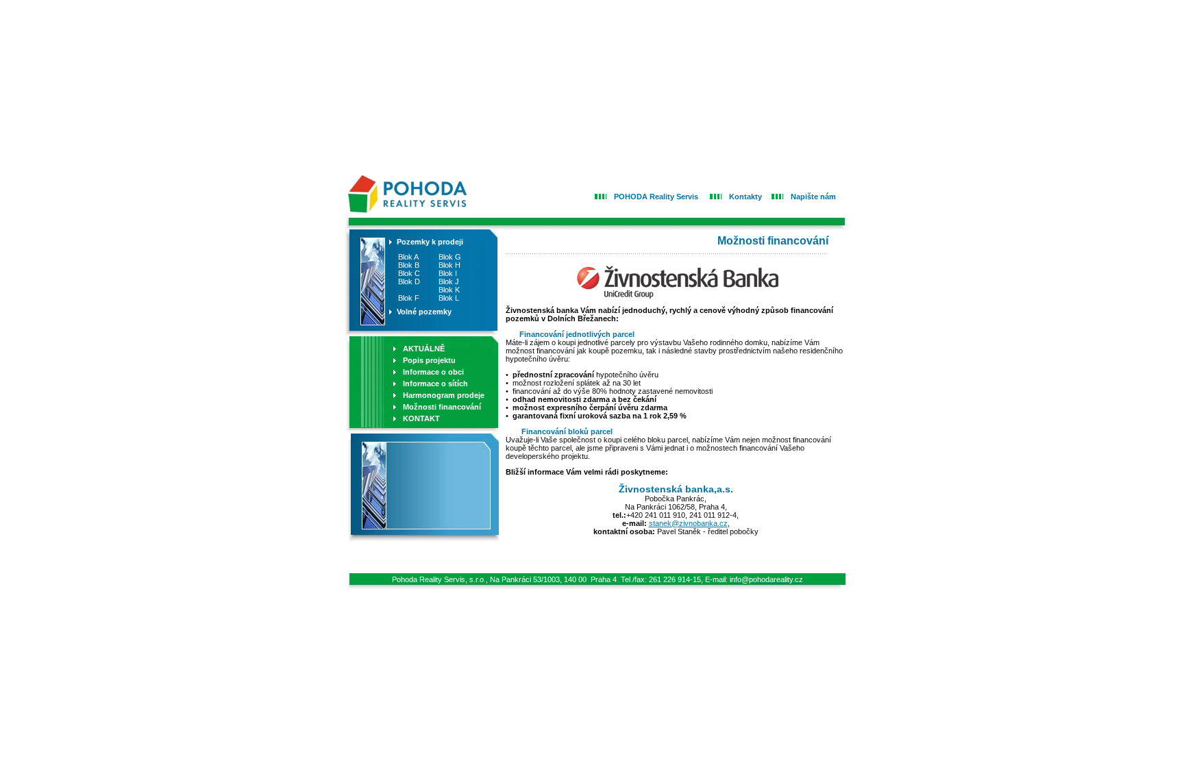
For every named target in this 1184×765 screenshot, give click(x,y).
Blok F (407, 298)
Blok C (408, 273)
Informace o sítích (435, 383)
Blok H (449, 265)
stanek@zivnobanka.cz (688, 523)
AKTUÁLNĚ (424, 348)
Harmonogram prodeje (443, 395)
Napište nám (813, 196)
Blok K (449, 290)
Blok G (450, 257)
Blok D (408, 281)
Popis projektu (429, 360)
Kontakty (745, 196)
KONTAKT (421, 418)
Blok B (407, 265)
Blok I (448, 273)
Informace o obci (433, 372)
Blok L (449, 298)
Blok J (449, 281)
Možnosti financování (442, 407)
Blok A (407, 257)
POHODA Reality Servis (656, 196)
